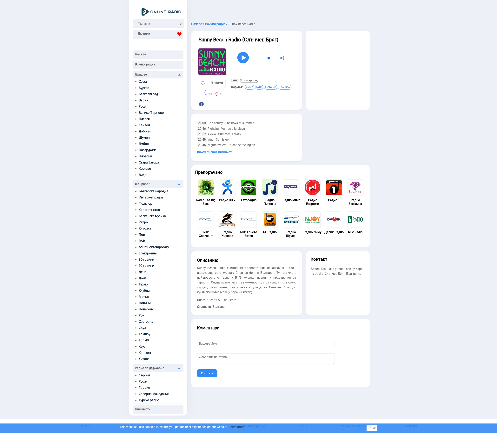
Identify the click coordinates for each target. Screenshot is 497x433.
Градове (141, 74)
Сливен (144, 125)
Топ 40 (144, 340)
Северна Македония (154, 394)
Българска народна (153, 191)
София (144, 81)
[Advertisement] (280, 9)
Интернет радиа (151, 197)
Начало (140, 54)
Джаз (143, 278)
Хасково (145, 168)
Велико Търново (151, 112)
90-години (146, 265)
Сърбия (144, 375)
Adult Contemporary (154, 247)
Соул (142, 328)
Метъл (144, 297)
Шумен (144, 137)
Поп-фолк (146, 309)
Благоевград (148, 94)
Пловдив (145, 156)
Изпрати (207, 373)
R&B (142, 241)
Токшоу (144, 334)
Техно (143, 284)
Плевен (144, 119)
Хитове (144, 359)
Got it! (372, 428)
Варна (143, 100)
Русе (142, 106)
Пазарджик (147, 150)
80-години (146, 259)
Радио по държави (149, 368)
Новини (145, 303)
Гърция (144, 387)
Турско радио (149, 400)
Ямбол (144, 144)
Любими (144, 34)
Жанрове (142, 184)
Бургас (144, 88)
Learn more (236, 427)
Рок (141, 315)
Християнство (149, 210)
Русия (143, 381)
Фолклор (145, 203)
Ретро (143, 222)
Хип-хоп (145, 352)
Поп (142, 234)
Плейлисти (142, 409)
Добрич (145, 131)
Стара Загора (149, 162)
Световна (146, 321)
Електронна (148, 253)
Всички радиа (145, 64)
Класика (145, 228)
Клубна (144, 290)
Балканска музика (152, 216)
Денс (142, 272)
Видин (143, 175)
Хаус (142, 346)
